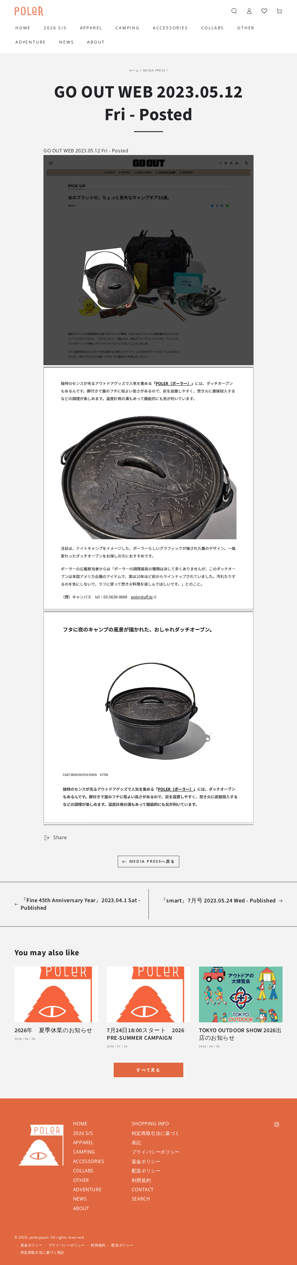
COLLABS (83, 1170)
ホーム (134, 70)
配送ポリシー (146, 1170)
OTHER (81, 1180)
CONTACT (143, 1189)
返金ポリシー (146, 1161)
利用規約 (141, 1180)
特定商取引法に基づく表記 (42, 1252)
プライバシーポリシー (156, 1152)
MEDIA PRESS (154, 70)
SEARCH (141, 1199)
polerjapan (39, 1237)
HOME (80, 1123)
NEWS (80, 1199)
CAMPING (84, 1152)
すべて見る (148, 1070)
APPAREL (83, 1142)
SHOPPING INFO (150, 1123)
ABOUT (81, 1208)
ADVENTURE (87, 1189)
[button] (234, 11)
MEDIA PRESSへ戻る (152, 861)
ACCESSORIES (88, 1161)
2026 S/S (83, 1133)
